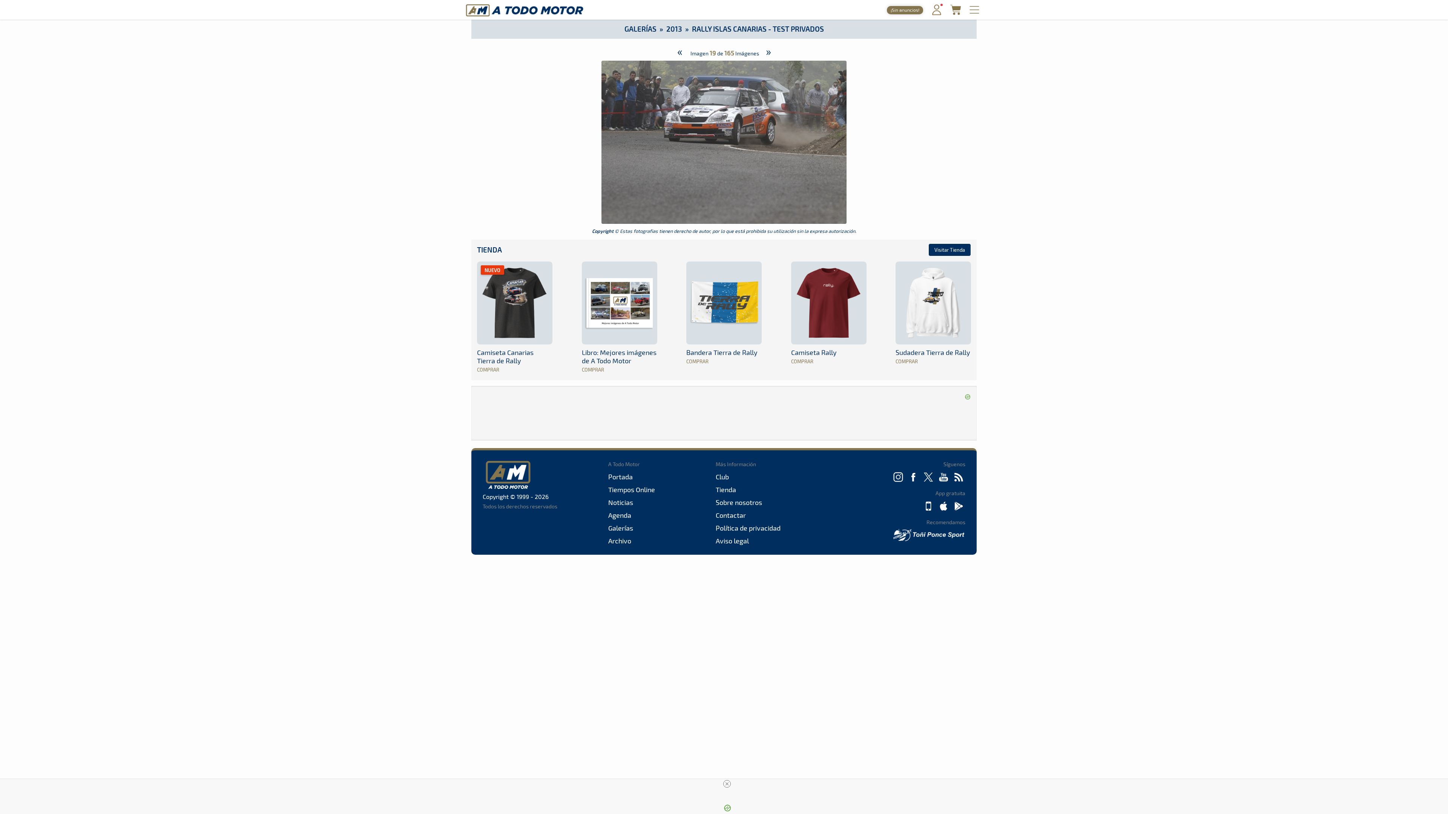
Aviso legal (732, 541)
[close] (727, 784)
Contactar (731, 515)
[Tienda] (955, 12)
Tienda (489, 249)
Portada (620, 477)
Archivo (619, 541)
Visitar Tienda (949, 250)
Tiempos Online (631, 489)
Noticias (620, 502)
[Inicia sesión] (937, 13)
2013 (674, 28)
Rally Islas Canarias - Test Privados (758, 28)
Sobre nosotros (739, 502)
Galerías (640, 28)
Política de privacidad (748, 528)
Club (722, 477)
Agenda (619, 515)
